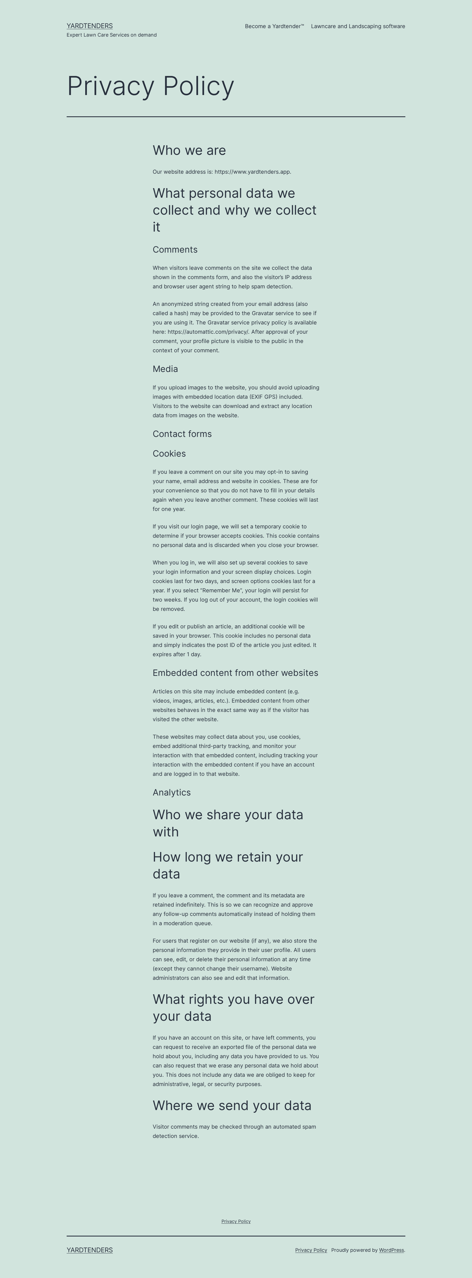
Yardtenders (90, 26)
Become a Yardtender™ (274, 26)
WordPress (391, 1250)
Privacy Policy (311, 1250)
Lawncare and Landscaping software (358, 26)
